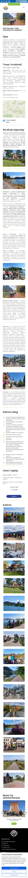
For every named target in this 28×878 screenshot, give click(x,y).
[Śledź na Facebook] (4, 1)
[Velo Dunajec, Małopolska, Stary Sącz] (14, 557)
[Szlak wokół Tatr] (14, 769)
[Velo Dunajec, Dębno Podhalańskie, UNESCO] (14, 593)
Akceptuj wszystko (14, 868)
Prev (2, 812)
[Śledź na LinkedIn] (2, 1)
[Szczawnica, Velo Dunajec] (14, 699)
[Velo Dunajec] (14, 646)
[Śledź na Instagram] (6, 1)
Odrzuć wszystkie (14, 875)
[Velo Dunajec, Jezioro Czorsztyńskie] (14, 610)
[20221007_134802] (14, 522)
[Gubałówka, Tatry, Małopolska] (14, 540)
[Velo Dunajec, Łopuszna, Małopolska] (14, 575)
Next (25, 812)
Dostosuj (14, 871)
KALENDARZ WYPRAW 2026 (14, 4)
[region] (14, 865)
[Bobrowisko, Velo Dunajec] (14, 734)
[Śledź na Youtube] (9, 1)
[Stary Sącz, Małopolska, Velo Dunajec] (14, 752)
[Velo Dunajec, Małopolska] (14, 681)
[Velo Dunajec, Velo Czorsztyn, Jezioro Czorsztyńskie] (14, 628)
